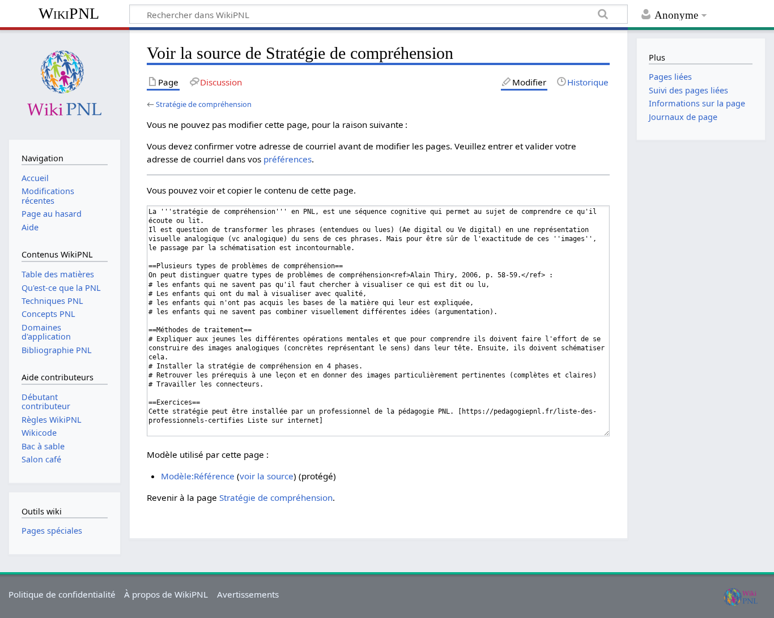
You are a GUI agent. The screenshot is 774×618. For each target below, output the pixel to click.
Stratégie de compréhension (204, 104)
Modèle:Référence (198, 476)
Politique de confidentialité (62, 594)
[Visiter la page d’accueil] (64, 83)
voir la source (267, 476)
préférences (287, 159)
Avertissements (248, 594)
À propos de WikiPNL (166, 594)
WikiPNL (69, 13)
